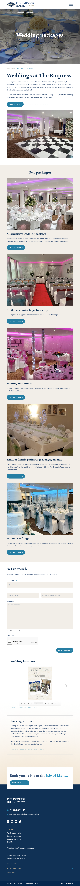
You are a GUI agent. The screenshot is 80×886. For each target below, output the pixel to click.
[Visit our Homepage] (20, 4)
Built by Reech (67, 883)
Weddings (11, 12)
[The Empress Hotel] (16, 803)
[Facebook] (8, 821)
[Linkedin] (16, 821)
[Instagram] (12, 821)
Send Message (64, 650)
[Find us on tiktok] (20, 821)
